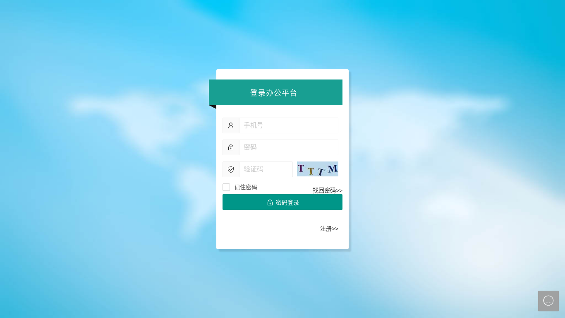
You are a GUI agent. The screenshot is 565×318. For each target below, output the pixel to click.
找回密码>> (327, 190)
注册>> (329, 228)
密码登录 (283, 202)
